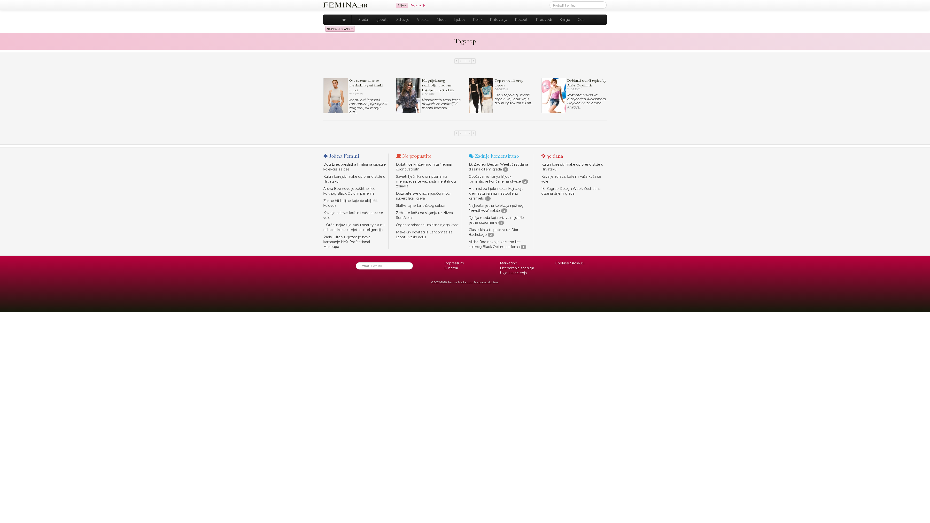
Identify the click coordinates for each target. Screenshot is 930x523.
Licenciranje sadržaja (517, 268)
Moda (441, 19)
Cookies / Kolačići (569, 263)
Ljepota (382, 19)
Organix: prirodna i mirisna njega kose (427, 225)
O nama (451, 268)
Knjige (564, 19)
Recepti (521, 19)
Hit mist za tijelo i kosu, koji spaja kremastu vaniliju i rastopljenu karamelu (496, 193)
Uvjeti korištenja (513, 273)
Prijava (402, 5)
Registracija (418, 5)
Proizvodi (544, 19)
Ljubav (459, 19)
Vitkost (423, 19)
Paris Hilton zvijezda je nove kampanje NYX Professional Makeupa (347, 242)
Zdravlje (402, 19)
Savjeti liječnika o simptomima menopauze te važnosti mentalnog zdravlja (426, 181)
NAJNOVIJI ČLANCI (339, 29)
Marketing (508, 263)
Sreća (363, 19)
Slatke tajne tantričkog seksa (420, 205)
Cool (581, 19)
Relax (477, 19)
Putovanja (498, 19)
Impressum (454, 263)
